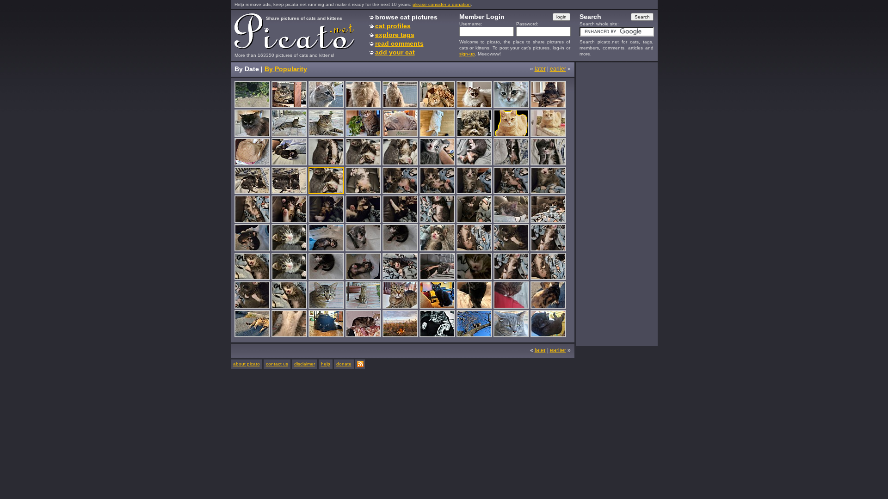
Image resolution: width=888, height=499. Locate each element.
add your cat (395, 52)
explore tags (394, 34)
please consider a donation (442, 4)
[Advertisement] (617, 203)
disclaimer (304, 363)
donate (344, 363)
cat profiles (393, 26)
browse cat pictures (406, 17)
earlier (558, 69)
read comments (399, 43)
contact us (277, 363)
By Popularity (286, 69)
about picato (246, 363)
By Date (246, 69)
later (540, 69)
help (325, 363)
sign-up (467, 53)
